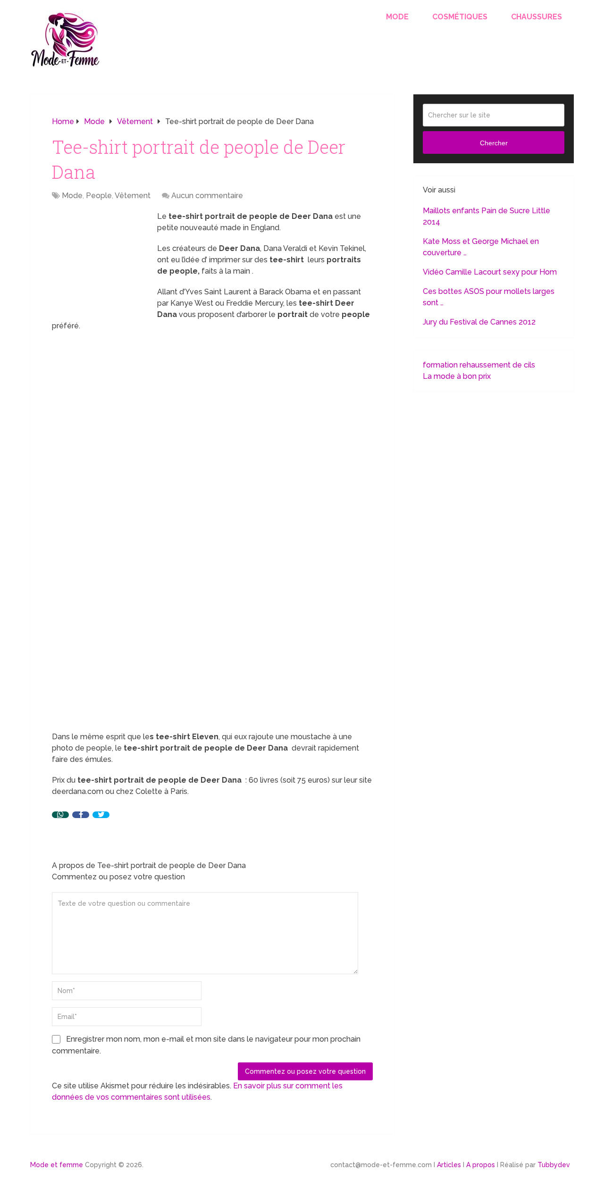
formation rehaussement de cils (479, 364)
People (99, 195)
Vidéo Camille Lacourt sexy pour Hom (490, 271)
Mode (397, 16)
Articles (449, 1165)
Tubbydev (553, 1165)
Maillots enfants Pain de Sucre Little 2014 (486, 216)
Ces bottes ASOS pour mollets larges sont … (488, 297)
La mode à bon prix (457, 376)
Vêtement (133, 195)
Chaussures (536, 16)
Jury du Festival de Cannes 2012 (479, 321)
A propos (480, 1165)
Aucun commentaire (207, 195)
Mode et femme (56, 1165)
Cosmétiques (459, 16)
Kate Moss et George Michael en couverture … (481, 247)
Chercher (494, 143)
